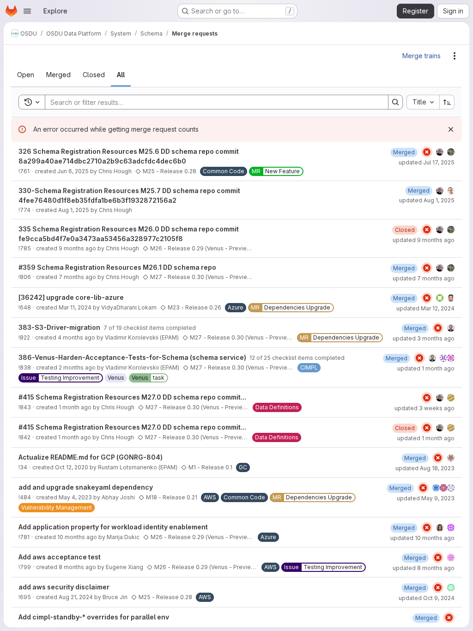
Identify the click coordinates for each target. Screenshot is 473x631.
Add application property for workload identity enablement (113, 527)
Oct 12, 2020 (71, 467)
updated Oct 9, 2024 (427, 598)
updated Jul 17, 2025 (427, 162)
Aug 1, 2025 (73, 209)
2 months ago (77, 367)
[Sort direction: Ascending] (447, 102)
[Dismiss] (450, 129)
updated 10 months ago (422, 537)
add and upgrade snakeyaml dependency (85, 487)
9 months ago (77, 248)
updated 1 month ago (426, 368)
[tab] (25, 74)
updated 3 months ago (424, 338)
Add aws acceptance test (59, 557)
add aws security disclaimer (63, 587)
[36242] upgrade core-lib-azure (71, 297)
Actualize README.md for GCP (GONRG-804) (90, 457)
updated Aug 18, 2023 (425, 468)
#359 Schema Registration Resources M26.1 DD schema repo (117, 267)
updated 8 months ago (424, 567)
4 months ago (76, 337)
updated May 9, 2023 (426, 498)
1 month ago (75, 407)
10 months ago (77, 537)
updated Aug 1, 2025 (427, 200)
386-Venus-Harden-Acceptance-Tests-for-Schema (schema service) (133, 357)
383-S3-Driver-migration (60, 327)
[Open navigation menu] (27, 11)
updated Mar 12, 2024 (425, 308)
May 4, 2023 (75, 497)
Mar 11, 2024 (75, 307)
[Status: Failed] (426, 152)
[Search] (395, 102)
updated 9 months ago (424, 240)
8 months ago (77, 567)
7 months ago (77, 276)
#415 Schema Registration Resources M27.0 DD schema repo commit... (132, 397)
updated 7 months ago (424, 278)
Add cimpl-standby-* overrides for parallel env (93, 617)
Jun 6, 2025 (73, 171)
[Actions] (454, 56)
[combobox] (422, 102)
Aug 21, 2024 (76, 597)
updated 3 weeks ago (424, 408)
